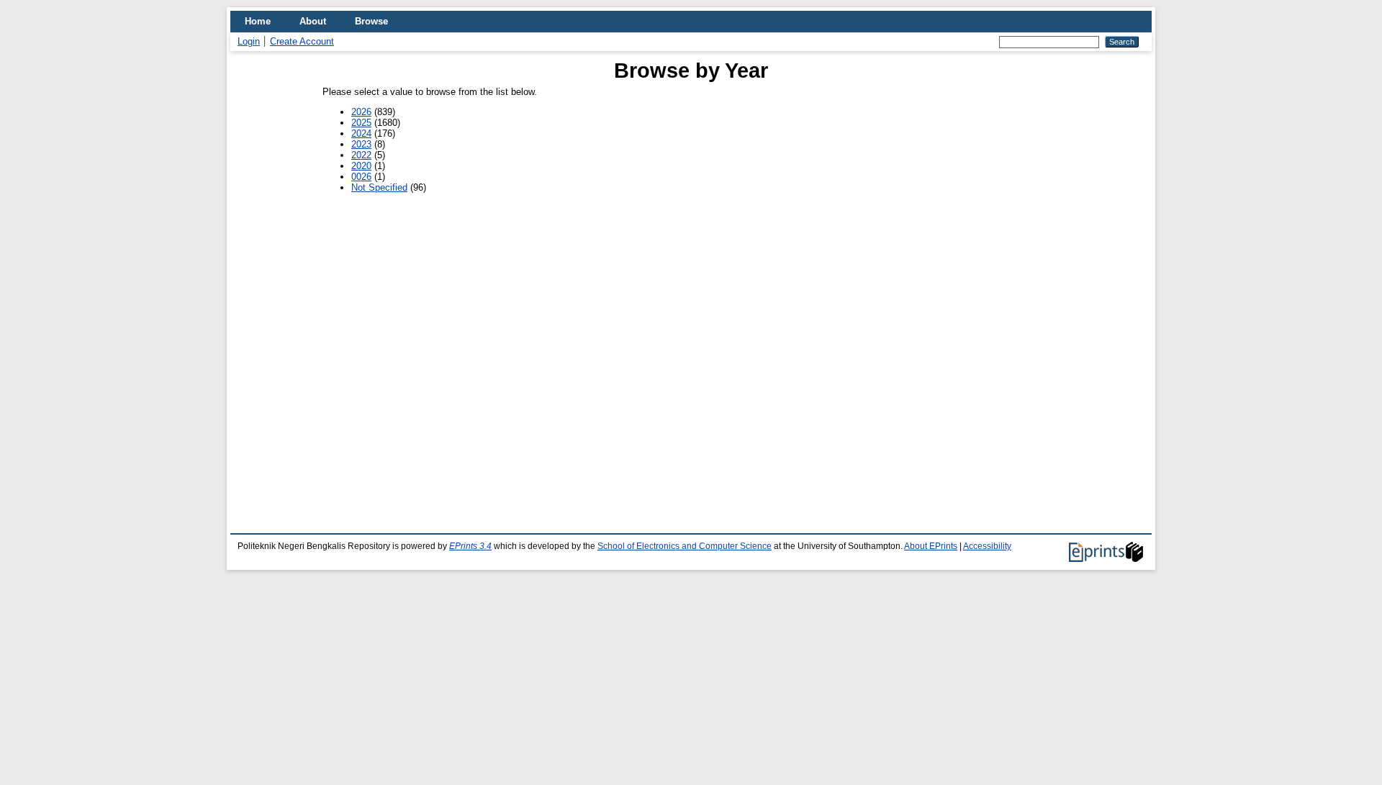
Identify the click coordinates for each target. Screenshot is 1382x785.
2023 (361, 144)
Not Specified (379, 187)
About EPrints (930, 546)
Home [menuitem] (258, 21)
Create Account (302, 41)
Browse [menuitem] (371, 21)
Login (249, 41)
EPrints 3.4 (470, 546)
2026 (361, 111)
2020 (361, 165)
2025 (361, 122)
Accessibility (987, 546)
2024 (361, 133)
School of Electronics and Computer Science (684, 546)
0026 (361, 176)
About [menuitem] (312, 21)
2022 (361, 155)
